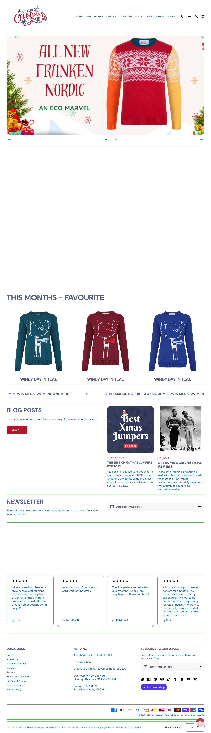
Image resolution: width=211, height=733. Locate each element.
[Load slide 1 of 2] (97, 139)
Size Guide (12, 659)
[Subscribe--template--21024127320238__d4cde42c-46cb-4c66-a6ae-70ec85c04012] (200, 507)
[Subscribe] (200, 667)
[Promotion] (55, 213)
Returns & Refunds (16, 663)
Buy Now (156, 250)
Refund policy (14, 689)
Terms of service (15, 685)
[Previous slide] (9, 139)
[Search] (183, 16)
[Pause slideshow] (116, 139)
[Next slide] (201, 139)
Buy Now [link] (55, 250)
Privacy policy (173, 727)
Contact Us (12, 655)
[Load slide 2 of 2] (106, 139)
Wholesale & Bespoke (18, 676)
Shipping (11, 667)
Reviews (11, 672)
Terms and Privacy (16, 680)
